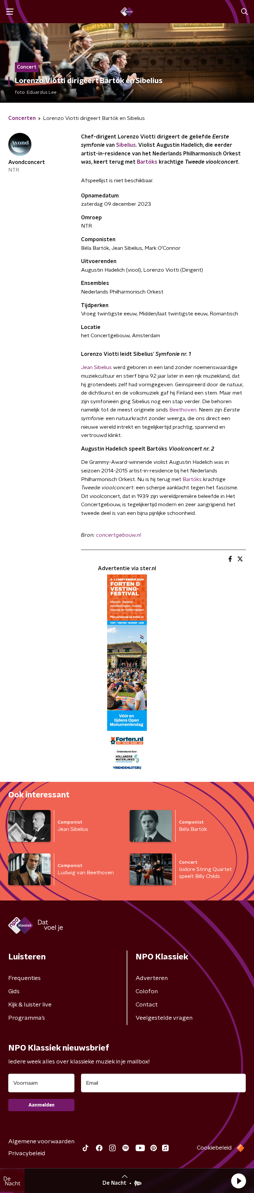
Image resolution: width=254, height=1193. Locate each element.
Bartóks (148, 162)
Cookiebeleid (214, 1148)
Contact (147, 1005)
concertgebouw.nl (118, 535)
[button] (238, 1180)
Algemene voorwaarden (41, 1142)
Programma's (26, 1018)
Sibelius (126, 145)
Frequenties (24, 978)
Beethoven (182, 409)
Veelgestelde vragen (164, 1018)
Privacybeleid (26, 1154)
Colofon (147, 992)
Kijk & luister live (30, 1005)
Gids (14, 992)
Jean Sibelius (96, 367)
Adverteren (152, 978)
